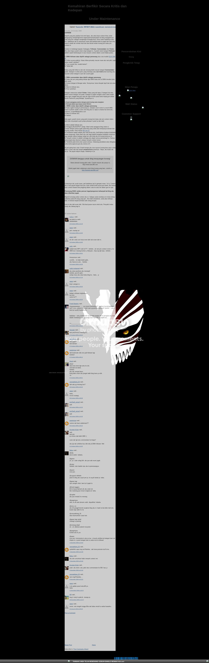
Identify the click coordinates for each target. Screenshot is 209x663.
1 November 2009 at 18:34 (76, 542)
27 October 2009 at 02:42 (76, 335)
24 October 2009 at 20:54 (76, 299)
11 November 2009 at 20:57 (77, 590)
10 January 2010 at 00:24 (76, 609)
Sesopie (72, 330)
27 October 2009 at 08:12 (76, 346)
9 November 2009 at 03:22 (76, 579)
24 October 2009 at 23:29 (76, 325)
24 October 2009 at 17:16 (76, 277)
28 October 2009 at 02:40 (76, 387)
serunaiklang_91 (75, 382)
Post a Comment (70, 613)
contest (68, 33)
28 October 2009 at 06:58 (76, 398)
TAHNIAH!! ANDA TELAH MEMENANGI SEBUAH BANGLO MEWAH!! (98, 661)
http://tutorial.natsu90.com (90, 170)
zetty (71, 246)
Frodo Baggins (74, 303)
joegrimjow (73, 339)
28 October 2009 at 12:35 (76, 407)
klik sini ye (86, 130)
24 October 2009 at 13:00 (76, 233)
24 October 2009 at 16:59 (76, 264)
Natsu (71, 450)
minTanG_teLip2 (75, 402)
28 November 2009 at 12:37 (77, 599)
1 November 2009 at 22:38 (76, 551)
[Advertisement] (81, 628)
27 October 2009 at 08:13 (76, 357)
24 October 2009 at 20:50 (76, 286)
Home (94, 645)
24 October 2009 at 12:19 (76, 223)
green (71, 228)
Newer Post (68, 645)
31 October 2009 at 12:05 (76, 446)
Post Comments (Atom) (80, 649)
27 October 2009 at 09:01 (76, 377)
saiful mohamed (75, 268)
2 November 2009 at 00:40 (76, 561)
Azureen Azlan (74, 430)
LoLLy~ (72, 217)
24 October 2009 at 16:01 (76, 253)
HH (71, 594)
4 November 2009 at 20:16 (76, 570)
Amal (71, 361)
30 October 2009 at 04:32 (76, 425)
